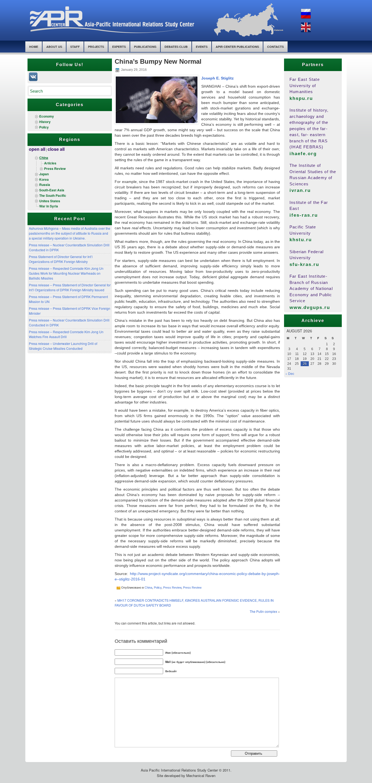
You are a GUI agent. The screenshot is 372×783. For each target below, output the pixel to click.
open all (37, 149)
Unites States (49, 200)
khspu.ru (301, 98)
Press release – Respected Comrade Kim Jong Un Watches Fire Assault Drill (66, 334)
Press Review (55, 168)
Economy (46, 116)
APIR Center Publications (237, 47)
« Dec (289, 373)
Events (202, 47)
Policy (44, 127)
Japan (44, 174)
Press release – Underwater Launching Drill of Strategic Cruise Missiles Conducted (63, 346)
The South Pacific (52, 195)
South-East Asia (51, 190)
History (45, 121)
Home (33, 47)
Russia (44, 184)
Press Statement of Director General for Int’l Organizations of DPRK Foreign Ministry (61, 259)
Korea (44, 179)
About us (54, 47)
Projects (96, 47)
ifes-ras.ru (303, 215)
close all (56, 149)
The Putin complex (263, 611)
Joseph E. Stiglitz (217, 78)
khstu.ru (300, 239)
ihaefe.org (303, 153)
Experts (119, 47)
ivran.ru (300, 190)
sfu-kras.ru (304, 264)
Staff (75, 47)
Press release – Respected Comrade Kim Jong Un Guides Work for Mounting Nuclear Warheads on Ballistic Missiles (66, 273)
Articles (50, 163)
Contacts (275, 47)
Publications (145, 47)
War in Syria (48, 206)
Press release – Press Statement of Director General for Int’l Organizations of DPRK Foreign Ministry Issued (70, 287)
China (43, 157)
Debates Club (176, 47)
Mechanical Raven (200, 775)
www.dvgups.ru (309, 307)
